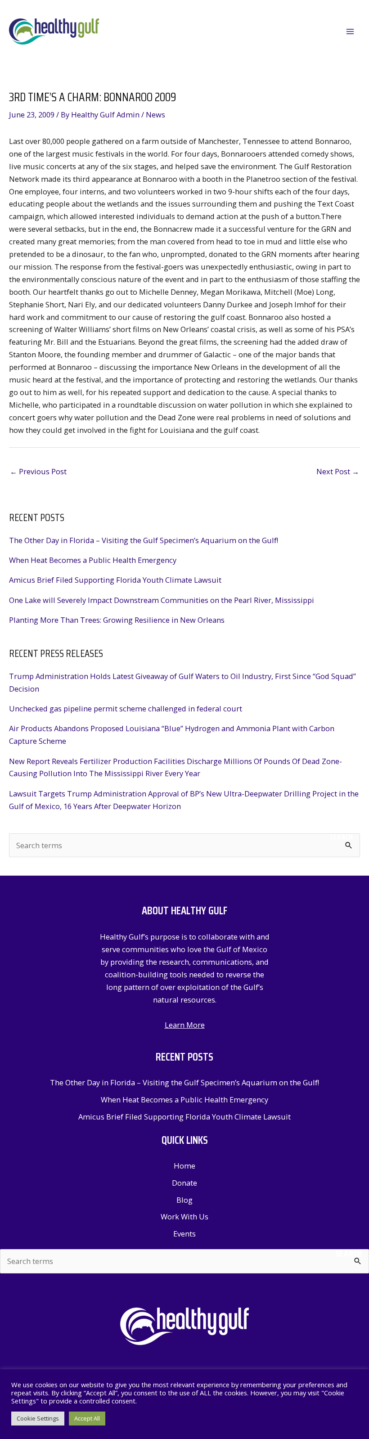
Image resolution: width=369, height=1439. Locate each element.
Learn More (185, 1025)
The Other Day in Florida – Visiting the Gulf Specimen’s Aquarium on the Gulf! (143, 540)
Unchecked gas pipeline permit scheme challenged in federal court (125, 708)
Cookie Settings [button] (38, 1418)
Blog (184, 1200)
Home (184, 1165)
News (155, 114)
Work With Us (184, 1216)
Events (184, 1233)
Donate (184, 1183)
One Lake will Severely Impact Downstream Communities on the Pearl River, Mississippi (161, 600)
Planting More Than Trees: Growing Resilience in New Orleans (117, 620)
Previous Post (38, 471)
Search (341, 837)
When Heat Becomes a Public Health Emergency (92, 560)
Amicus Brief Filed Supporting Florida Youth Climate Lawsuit (115, 580)
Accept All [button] (87, 1418)
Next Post (337, 471)
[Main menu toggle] (350, 32)
